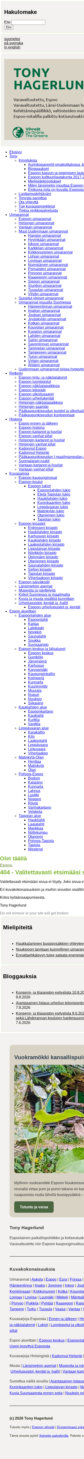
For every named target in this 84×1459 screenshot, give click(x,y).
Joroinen (55, 1285)
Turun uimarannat (42, 357)
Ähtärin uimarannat (44, 365)
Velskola (35, 812)
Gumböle (35, 657)
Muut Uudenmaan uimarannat (43, 231)
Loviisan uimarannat (45, 261)
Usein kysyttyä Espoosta (30, 1346)
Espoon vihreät (43, 1427)
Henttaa (34, 761)
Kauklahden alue (33, 707)
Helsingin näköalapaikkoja (41, 402)
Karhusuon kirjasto (43, 536)
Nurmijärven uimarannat (48, 265)
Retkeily (16, 373)
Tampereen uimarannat (47, 352)
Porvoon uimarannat (45, 273)
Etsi (7, 22)
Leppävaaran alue (34, 728)
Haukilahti (36, 820)
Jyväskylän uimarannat (47, 319)
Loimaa (16, 1297)
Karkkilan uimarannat (45, 248)
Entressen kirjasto (43, 528)
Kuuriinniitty (38, 686)
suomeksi (12, 39)
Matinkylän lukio (50, 511)
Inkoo (69, 1285)
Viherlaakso (38, 753)
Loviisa (31, 1297)
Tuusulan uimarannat (45, 290)
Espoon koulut (30, 482)
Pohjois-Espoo (31, 774)
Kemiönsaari (20, 1291)
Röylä (33, 803)
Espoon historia (32, 428)
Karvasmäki (38, 670)
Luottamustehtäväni (35, 194)
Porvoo (17, 1303)
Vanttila (34, 724)
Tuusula (45, 1309)
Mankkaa (35, 828)
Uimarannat (19, 215)
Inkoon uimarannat (43, 244)
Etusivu (15, 152)
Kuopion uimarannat (45, 331)
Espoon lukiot (39, 486)
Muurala (35, 691)
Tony (13, 156)
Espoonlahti (38, 620)
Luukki (33, 795)
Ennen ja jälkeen (63, 1319)
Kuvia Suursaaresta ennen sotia (36, 1393)
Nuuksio (35, 699)
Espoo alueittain (22, 611)
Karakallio (36, 732)
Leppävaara (38, 745)
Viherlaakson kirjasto (45, 578)
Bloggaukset (38, 169)
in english (12, 47)
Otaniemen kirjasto (43, 561)
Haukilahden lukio (52, 498)
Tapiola (34, 845)
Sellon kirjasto (40, 569)
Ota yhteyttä (28, 202)
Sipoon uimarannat (44, 281)
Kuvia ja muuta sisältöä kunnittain (46, 599)
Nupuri (33, 695)
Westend (35, 849)
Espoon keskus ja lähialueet (42, 649)
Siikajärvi (35, 703)
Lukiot (43, 1325)
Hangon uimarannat (44, 235)
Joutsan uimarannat (44, 315)
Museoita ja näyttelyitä (37, 590)
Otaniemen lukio (50, 515)
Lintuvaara (37, 749)
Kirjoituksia (28, 160)
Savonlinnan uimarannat (48, 344)
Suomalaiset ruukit (34, 461)
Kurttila (34, 720)
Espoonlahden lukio (53, 490)
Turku (31, 1309)
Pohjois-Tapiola (41, 841)
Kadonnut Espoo (32, 448)
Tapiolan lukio (48, 519)
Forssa (75, 1279)
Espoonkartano (40, 711)
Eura (63, 1279)
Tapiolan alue (30, 816)
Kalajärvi (35, 782)
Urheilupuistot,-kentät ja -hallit (43, 603)
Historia (15, 419)
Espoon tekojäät (32, 390)
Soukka (34, 640)
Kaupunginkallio (41, 674)
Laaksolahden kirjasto (46, 544)
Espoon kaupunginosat (38, 478)
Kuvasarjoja (19, 473)
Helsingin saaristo (34, 407)
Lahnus (34, 791)
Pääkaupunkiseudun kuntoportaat (46, 415)
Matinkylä (36, 766)
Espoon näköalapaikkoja (39, 386)
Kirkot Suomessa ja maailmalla (44, 594)
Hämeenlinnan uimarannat (50, 306)
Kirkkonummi (44, 1291)
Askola (37, 1279)
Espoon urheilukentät (36, 398)
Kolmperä (36, 678)
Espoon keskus (40, 653)
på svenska (13, 43)
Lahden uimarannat (44, 336)
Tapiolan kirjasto (41, 574)
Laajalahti (36, 824)
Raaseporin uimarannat (47, 277)
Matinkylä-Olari (31, 757)
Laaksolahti (37, 741)
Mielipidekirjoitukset (44, 181)
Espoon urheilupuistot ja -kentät (54, 607)
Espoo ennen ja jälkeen (38, 423)
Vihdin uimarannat (43, 294)
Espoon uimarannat (35, 219)
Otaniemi (35, 837)
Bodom (34, 778)
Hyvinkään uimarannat (46, 240)
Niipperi (34, 799)
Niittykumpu (38, 832)
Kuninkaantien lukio (53, 503)
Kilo (31, 736)
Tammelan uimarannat (46, 348)
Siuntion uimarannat (44, 286)
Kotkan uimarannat (43, 323)
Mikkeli (62, 1297)
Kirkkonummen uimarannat (50, 252)
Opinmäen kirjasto (43, 557)
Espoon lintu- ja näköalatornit (43, 377)
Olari (32, 770)
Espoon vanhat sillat (35, 436)
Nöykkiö (35, 632)
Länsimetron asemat (35, 586)
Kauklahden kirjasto (44, 540)
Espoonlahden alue (35, 615)
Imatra (40, 1285)
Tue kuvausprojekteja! (37, 206)
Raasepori (64, 1303)
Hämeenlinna (21, 1285)
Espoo (51, 1279)
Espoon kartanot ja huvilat (40, 432)
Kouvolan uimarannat (45, 327)
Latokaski (36, 628)
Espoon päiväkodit (34, 582)
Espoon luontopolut (35, 382)
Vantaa (74, 1309)
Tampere (17, 1309)
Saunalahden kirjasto (45, 565)
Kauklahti (36, 716)
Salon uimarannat (42, 340)
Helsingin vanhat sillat (37, 444)
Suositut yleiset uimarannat (41, 298)
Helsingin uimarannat (36, 223)
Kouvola (77, 1291)
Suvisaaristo (38, 645)
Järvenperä (37, 661)
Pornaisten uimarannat (47, 269)
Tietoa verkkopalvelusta (38, 210)
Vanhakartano (39, 807)
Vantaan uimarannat (35, 227)
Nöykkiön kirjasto (42, 553)
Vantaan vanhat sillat (36, 469)
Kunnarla (35, 682)
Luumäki (46, 1297)
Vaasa (60, 1309)
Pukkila (32, 1303)
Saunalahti (37, 636)
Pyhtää (47, 1303)
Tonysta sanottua (33, 198)
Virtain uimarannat (43, 361)
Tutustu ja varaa (34, 1207)
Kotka (62, 1291)
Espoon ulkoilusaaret (36, 394)
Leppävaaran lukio (52, 507)
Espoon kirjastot (32, 524)
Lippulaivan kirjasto (44, 549)
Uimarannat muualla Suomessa (45, 302)
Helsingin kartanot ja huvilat (42, 440)
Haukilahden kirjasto (45, 532)
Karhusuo (36, 665)
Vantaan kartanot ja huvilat (41, 465)
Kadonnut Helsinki (34, 453)
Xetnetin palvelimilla (53, 1435)
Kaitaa (33, 624)
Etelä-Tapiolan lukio (53, 494)
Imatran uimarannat (44, 311)
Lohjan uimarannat (43, 256)
